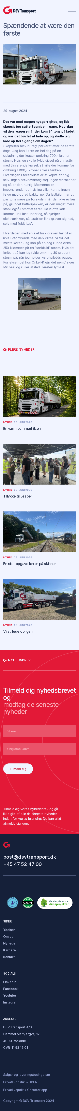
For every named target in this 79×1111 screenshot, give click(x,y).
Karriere (9, 950)
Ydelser (9, 930)
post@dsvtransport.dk (29, 857)
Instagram (10, 1002)
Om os (8, 937)
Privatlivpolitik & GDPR (20, 1082)
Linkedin (9, 982)
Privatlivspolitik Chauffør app (25, 1090)
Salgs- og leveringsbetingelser (26, 1075)
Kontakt (9, 957)
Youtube (9, 995)
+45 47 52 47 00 (22, 864)
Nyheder (10, 943)
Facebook (11, 989)
